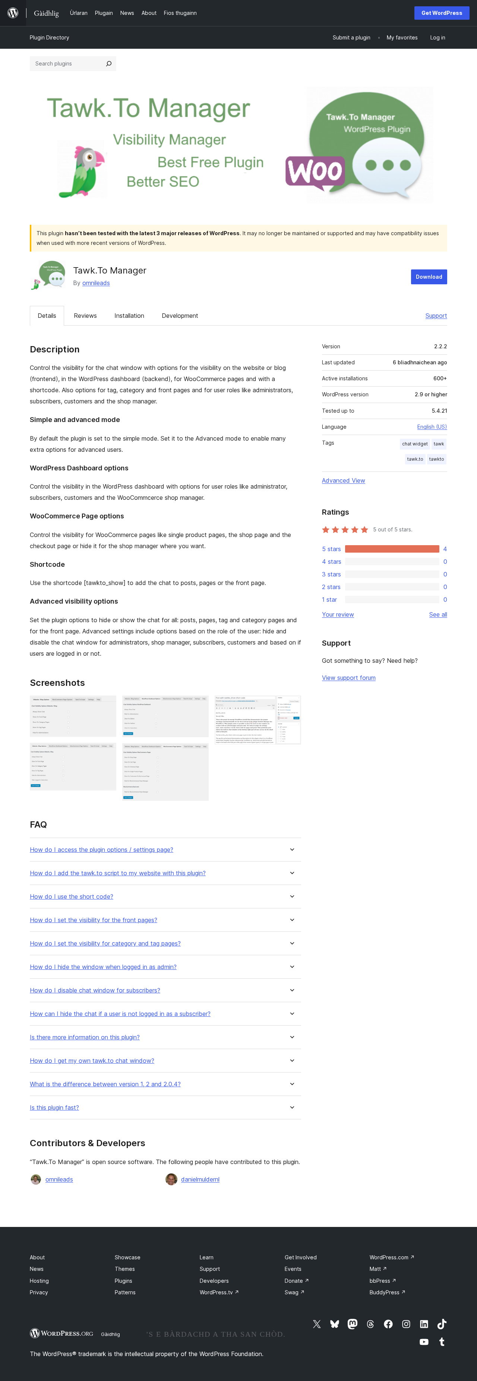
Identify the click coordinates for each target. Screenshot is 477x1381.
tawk (439, 444)
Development (180, 315)
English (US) (432, 426)
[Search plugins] (108, 63)
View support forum (349, 677)
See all (438, 614)
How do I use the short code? (71, 896)
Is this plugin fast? (54, 1107)
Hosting (39, 1281)
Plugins (123, 1281)
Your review (338, 614)
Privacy (39, 1292)
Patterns (125, 1292)
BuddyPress (388, 1292)
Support (436, 315)
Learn (207, 1257)
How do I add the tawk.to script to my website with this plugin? (118, 873)
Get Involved (301, 1257)
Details (47, 315)
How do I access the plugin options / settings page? (101, 849)
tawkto (436, 459)
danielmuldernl (200, 1179)
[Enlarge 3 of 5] (198, 705)
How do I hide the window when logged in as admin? (103, 967)
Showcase (127, 1257)
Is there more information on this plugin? (85, 1037)
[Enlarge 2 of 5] (106, 753)
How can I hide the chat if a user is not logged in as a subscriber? (120, 1013)
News (37, 1269)
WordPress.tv (219, 1292)
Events (293, 1269)
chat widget (415, 444)
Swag (295, 1292)
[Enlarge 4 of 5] (198, 753)
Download (429, 277)
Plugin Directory (49, 37)
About (37, 1257)
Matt (378, 1269)
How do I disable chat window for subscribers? (95, 990)
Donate (297, 1281)
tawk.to (415, 459)
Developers (214, 1281)
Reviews (85, 315)
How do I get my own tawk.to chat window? (92, 1060)
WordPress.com (392, 1257)
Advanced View (343, 480)
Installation (129, 315)
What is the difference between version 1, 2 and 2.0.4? (105, 1084)
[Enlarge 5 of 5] (291, 705)
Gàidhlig (110, 1334)
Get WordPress (441, 13)
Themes (125, 1269)
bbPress (383, 1281)
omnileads (96, 283)
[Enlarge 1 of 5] (106, 705)
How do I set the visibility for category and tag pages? (105, 943)
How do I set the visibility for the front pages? (93, 920)
